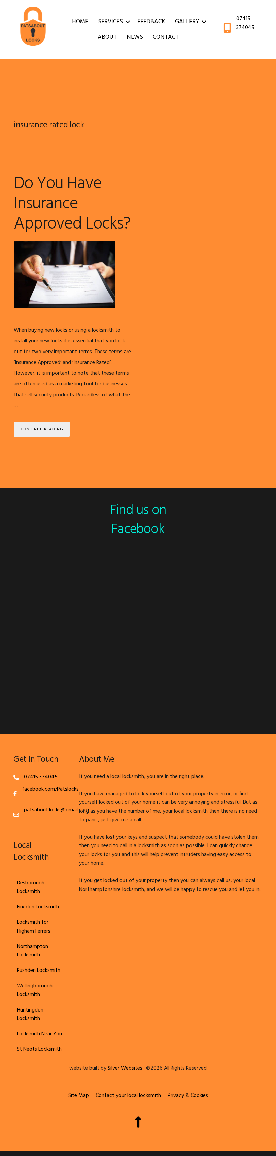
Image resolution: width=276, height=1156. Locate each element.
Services (110, 22)
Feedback (151, 22)
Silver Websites (125, 1068)
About (107, 37)
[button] (127, 22)
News (135, 37)
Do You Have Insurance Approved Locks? (72, 204)
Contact (166, 37)
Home (80, 22)
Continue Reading (42, 429)
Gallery (187, 22)
